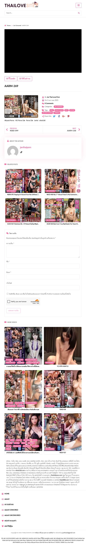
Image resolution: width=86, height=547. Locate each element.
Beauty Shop (59, 110)
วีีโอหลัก (11, 79)
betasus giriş (43, 480)
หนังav (23, 443)
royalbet (55, 469)
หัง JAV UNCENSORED (8, 538)
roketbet (47, 483)
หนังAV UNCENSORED (12, 515)
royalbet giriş (13, 469)
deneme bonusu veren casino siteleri (47, 473)
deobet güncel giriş (54, 466)
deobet (21, 469)
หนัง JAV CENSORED (31, 359)
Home (9, 25)
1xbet (35, 480)
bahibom (58, 464)
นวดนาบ (19, 440)
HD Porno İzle (20, 120)
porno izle (12, 459)
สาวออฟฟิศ (9, 443)
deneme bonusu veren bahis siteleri (29, 478)
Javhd (36, 120)
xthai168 (42, 120)
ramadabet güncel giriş (34, 461)
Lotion (72, 110)
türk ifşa (8, 540)
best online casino (67, 478)
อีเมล (8, 272)
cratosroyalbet (9, 483)
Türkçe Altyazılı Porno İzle (34, 542)
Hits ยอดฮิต (9, 359)
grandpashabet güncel (71, 483)
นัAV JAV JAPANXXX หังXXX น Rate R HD (71, 540)
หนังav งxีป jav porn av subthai (44, 532)
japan (12, 440)
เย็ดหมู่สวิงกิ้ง (26, 446)
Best (66, 110)
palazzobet (29, 469)
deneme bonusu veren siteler (23, 473)
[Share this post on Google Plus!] (64, 116)
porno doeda (20, 459)
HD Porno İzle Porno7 (48, 542)
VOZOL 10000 (59, 542)
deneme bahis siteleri (69, 473)
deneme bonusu (55, 476)
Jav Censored (17, 25)
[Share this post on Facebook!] (59, 116)
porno (6, 459)
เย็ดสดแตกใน (17, 446)
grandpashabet (65, 461)
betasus (51, 480)
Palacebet (41, 464)
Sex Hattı (20, 540)
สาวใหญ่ (17, 443)
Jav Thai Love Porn (53, 97)
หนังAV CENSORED (11, 510)
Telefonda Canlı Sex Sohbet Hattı (36, 540)
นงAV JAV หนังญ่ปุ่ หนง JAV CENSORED (62, 538)
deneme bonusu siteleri (19, 476)
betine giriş (66, 464)
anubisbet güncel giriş (50, 461)
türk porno (14, 540)
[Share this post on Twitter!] (54, 116)
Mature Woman (47, 112)
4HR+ (51, 110)
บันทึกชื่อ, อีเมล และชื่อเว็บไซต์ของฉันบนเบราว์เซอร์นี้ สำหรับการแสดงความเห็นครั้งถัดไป (40, 294)
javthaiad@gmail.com (69, 532)
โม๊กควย (8, 449)
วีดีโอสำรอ (25, 79)
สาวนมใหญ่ (27, 440)
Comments (49, 103)
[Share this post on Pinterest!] (68, 116)
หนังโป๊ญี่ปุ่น (21, 362)
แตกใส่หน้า (35, 446)
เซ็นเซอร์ (8, 446)
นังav (24, 540)
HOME (6, 494)
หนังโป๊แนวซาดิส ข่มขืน (33, 362)
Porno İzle (29, 120)
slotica (13, 471)
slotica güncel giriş (64, 459)
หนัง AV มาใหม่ (19, 359)
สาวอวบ (34, 440)
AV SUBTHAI (9, 504)
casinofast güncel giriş (48, 459)
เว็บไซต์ (9, 283)
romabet (40, 483)
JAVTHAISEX (16, 542)
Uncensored (49, 362)
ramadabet (8, 473)
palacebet (26, 466)
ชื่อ (8, 261)
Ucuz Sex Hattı (69, 542)
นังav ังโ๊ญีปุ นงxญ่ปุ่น (44, 538)
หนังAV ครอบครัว (10, 521)
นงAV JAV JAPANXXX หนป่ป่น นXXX (26, 538)
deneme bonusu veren (43, 469)
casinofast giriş (30, 483)
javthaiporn (25, 147)
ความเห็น (10, 243)
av (7, 440)
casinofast (49, 464)
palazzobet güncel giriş (16, 461)
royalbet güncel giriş (32, 459)
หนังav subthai (10, 362)
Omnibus (56, 112)
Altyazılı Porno (9, 120)
